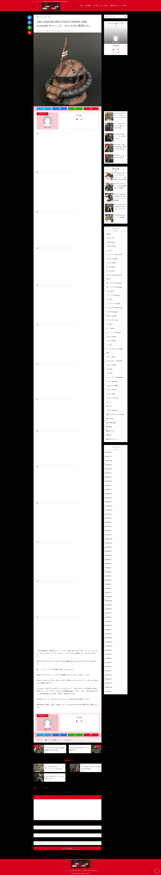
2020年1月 (108, 477)
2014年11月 (108, 596)
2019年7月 (108, 485)
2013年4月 (108, 666)
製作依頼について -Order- (118, 5)
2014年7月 (108, 613)
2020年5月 (108, 469)
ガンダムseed (110, 271)
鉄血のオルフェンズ (112, 439)
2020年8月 (108, 465)
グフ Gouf (109, 299)
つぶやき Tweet (111, 246)
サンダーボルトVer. (112, 320)
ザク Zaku (47, 17)
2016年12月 (108, 539)
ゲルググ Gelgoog (111, 312)
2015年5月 (108, 584)
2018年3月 (108, 502)
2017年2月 (108, 530)
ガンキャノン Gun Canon (114, 254)
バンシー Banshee (112, 381)
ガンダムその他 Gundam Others (114, 277)
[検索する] (125, 16)
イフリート (109, 250)
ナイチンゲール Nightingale (114, 377)
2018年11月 (108, 493)
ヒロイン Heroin (111, 390)
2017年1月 (108, 535)
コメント (39, 797)
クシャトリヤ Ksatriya (113, 295)
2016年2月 (108, 563)
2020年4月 (108, 473)
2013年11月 (108, 642)
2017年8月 (108, 510)
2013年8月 (108, 654)
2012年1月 (108, 683)
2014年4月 (108, 621)
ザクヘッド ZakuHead (63, 740)
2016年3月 (108, 559)
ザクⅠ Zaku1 (110, 328)
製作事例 (88, 5)
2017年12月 (108, 506)
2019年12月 (108, 481)
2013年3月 (108, 671)
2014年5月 (108, 617)
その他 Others (110, 242)
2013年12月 (108, 638)
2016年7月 (108, 555)
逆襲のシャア (110, 431)
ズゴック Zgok (110, 357)
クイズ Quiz (110, 291)
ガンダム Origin (111, 263)
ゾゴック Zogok (111, 365)
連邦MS (108, 435)
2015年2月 (108, 588)
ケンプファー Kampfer (113, 303)
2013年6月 (108, 658)
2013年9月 (108, 650)
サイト (36, 840)
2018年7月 (108, 498)
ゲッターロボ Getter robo (114, 308)
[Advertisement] (115, 83)
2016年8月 (108, 551)
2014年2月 (108, 629)
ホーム (40, 17)
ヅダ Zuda (109, 369)
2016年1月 (108, 568)
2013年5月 (108, 662)
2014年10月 (108, 601)
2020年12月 (108, 460)
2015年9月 (108, 572)
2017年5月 (108, 518)
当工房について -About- (100, 5)
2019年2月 (108, 489)
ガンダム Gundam (111, 258)
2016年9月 (108, 547)
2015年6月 (108, 580)
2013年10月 (108, 646)
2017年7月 (108, 514)
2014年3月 (108, 625)
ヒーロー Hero (110, 394)
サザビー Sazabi (111, 316)
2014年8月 (108, 609)
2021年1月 (108, 456)
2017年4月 (108, 522)
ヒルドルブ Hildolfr (112, 385)
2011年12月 (108, 687)
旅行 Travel (109, 418)
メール (36, 832)
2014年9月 (108, 605)
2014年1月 (108, 634)
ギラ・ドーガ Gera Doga (114, 287)
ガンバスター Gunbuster (114, 283)
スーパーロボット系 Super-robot (114, 350)
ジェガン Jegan (111, 336)
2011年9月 (108, 691)
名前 (35, 824)
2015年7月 (108, 576)
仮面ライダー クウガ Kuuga (115, 414)
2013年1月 (108, 679)
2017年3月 (108, 526)
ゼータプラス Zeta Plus (114, 361)
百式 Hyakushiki (111, 422)
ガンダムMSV (110, 267)
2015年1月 (108, 592)
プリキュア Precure (112, 398)
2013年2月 (108, 675)
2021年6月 (108, 452)
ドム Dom (109, 373)
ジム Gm (109, 345)
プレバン (109, 402)
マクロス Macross (112, 410)
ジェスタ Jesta (111, 340)
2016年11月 (108, 543)
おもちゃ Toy (110, 238)
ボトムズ (109, 406)
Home (81, 5)
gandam (108, 234)
